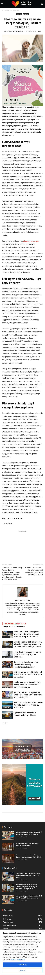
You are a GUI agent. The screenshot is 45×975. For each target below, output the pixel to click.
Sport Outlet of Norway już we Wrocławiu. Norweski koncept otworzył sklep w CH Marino (27, 634)
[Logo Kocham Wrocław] (22, 4)
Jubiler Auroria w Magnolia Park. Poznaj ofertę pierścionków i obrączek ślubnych (27, 684)
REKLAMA (25, 14)
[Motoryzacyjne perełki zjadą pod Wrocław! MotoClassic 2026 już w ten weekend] (7, 674)
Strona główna (6, 10)
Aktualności (6, 637)
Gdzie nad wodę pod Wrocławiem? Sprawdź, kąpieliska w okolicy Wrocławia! (28, 704)
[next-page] (6, 723)
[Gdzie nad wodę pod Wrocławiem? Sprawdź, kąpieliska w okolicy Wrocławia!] (7, 705)
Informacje (16, 10)
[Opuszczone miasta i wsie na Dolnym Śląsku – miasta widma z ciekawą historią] (8, 858)
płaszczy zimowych (31, 241)
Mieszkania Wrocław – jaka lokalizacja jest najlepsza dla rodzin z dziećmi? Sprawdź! (34, 571)
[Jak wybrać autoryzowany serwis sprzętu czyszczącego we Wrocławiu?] (7, 654)
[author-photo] (22, 597)
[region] (22, 952)
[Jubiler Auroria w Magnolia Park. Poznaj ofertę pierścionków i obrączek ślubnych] (7, 684)
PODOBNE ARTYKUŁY (15, 623)
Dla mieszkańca (7, 647)
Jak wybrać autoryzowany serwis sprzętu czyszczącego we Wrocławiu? (28, 654)
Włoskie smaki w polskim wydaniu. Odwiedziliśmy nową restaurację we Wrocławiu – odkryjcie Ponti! (28, 644)
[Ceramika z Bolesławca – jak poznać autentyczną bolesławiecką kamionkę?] (7, 664)
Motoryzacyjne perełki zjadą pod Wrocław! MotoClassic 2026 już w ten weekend (28, 674)
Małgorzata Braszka (15, 31)
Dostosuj (22, 970)
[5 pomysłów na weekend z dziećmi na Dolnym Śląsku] (7, 715)
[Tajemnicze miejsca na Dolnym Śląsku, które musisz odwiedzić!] (8, 847)
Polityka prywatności (18, 959)
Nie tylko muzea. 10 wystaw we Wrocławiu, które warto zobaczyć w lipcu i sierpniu (28, 694)
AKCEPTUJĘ (22, 965)
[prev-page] (3, 723)
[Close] (43, 931)
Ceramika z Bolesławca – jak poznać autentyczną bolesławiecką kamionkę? (26, 664)
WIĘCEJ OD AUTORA (14, 626)
